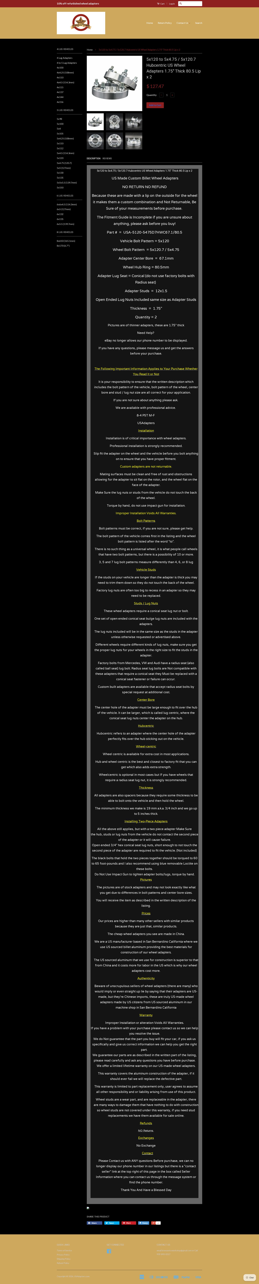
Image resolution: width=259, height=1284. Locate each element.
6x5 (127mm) (64, 209)
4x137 (60, 92)
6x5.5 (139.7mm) (65, 223)
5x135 (60, 177)
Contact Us (183, 22)
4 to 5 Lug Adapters (67, 62)
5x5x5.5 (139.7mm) (67, 182)
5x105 (60, 133)
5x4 (59, 128)
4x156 (60, 101)
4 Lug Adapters (64, 57)
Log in (172, 3)
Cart (162, 3)
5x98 (59, 118)
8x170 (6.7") (63, 245)
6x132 (60, 214)
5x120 (60, 158)
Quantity (151, 94)
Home (149, 22)
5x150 (60, 187)
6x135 (60, 219)
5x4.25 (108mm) (65, 138)
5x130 (60, 172)
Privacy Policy (63, 1254)
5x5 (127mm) (64, 167)
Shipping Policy (63, 1259)
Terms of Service (64, 1250)
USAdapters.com (81, 1276)
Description (93, 158)
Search (198, 22)
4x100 (60, 67)
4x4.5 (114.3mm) (65, 82)
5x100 (60, 123)
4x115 (60, 87)
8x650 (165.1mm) (66, 240)
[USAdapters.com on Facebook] (109, 1252)
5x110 (60, 143)
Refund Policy (63, 1263)
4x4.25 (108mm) (65, 72)
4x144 (60, 97)
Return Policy (165, 22)
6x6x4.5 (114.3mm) (67, 204)
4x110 (60, 77)
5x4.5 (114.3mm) (65, 153)
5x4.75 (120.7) (64, 162)
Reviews (107, 158)
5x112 (60, 148)
